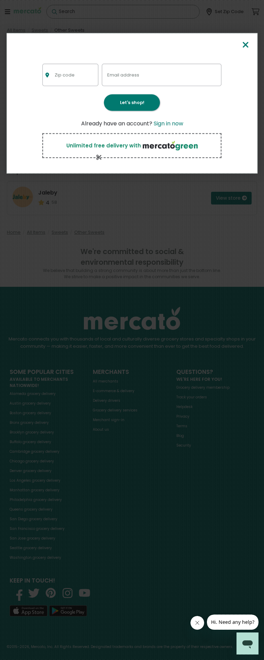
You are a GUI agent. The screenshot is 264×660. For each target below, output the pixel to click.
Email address (123, 74)
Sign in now (168, 123)
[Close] (246, 45)
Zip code (65, 74)
